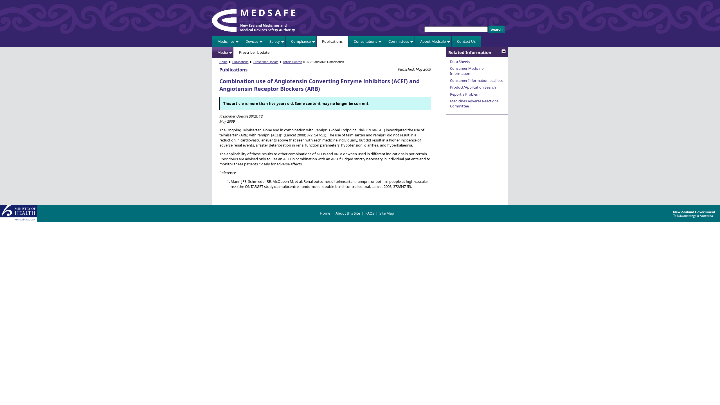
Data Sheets (460, 61)
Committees (398, 41)
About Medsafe (433, 41)
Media (222, 52)
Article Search (292, 62)
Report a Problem (465, 94)
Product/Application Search (473, 87)
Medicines (225, 41)
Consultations (365, 41)
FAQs (369, 213)
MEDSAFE (269, 12)
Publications (332, 41)
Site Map (386, 213)
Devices (252, 41)
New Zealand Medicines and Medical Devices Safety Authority (267, 27)
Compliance (301, 41)
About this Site (348, 213)
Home (223, 62)
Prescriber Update (254, 52)
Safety (274, 41)
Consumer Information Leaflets (476, 80)
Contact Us (466, 41)
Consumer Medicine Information (466, 71)
